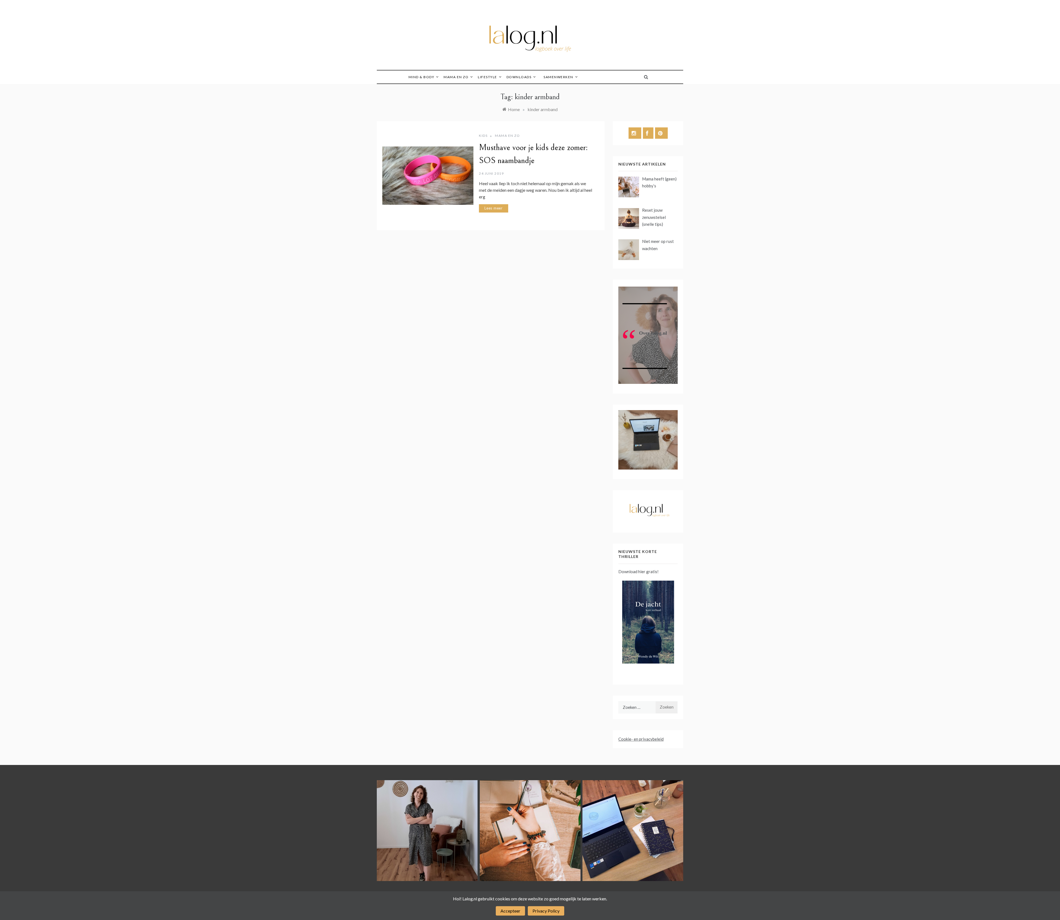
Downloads (519, 77)
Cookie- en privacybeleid (641, 738)
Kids (483, 135)
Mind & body (421, 77)
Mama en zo (456, 77)
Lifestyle (487, 77)
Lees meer (493, 208)
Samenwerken (558, 77)
